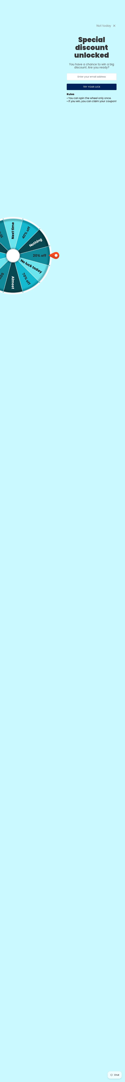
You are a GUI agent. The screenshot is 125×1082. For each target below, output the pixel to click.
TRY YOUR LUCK (91, 86)
